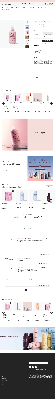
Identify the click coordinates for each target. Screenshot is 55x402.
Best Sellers (10, 7)
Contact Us (15, 368)
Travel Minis (47, 7)
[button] (46, 11)
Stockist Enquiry (15, 362)
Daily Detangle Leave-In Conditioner (5, 104)
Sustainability (4, 388)
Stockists (3, 382)
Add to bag (47, 40)
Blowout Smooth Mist (25, 103)
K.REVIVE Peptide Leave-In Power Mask (45, 206)
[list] (12, 34)
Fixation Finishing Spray (14, 313)
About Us (4, 378)
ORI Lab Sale (31, 0)
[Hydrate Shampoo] (22, 195)
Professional (15, 370)
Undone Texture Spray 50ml (45, 104)
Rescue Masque (34, 103)
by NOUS (19, 393)
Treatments (32, 7)
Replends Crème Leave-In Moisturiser (5, 206)
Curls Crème (35, 311)
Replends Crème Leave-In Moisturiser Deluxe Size (15, 105)
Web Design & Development (14, 393)
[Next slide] (51, 103)
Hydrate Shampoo (17, 205)
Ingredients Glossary (5, 390)
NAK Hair (7, 393)
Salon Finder (5, 9)
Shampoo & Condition (21, 7)
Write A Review (27, 228)
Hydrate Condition (30, 205)
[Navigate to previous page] (24, 290)
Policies (14, 364)
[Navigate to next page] (31, 290)
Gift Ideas (4, 366)
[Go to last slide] (3, 103)
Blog (3, 384)
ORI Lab (3, 364)
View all (49, 186)
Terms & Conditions (16, 366)
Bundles (40, 7)
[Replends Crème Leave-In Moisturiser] (8, 195)
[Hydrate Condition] (35, 195)
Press (3, 386)
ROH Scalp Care (5, 362)
